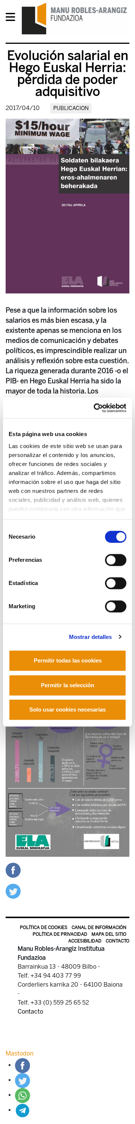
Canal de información (99, 927)
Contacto (117, 941)
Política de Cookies (44, 927)
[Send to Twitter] (13, 890)
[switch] (115, 560)
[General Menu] (13, 18)
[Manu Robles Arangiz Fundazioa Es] (74, 18)
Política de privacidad (60, 934)
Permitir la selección (67, 685)
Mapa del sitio (109, 934)
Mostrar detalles (90, 637)
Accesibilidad (85, 941)
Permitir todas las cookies (68, 660)
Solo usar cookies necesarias (67, 709)
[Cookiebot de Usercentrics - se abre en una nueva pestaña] (95, 408)
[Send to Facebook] (13, 869)
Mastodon (19, 1053)
